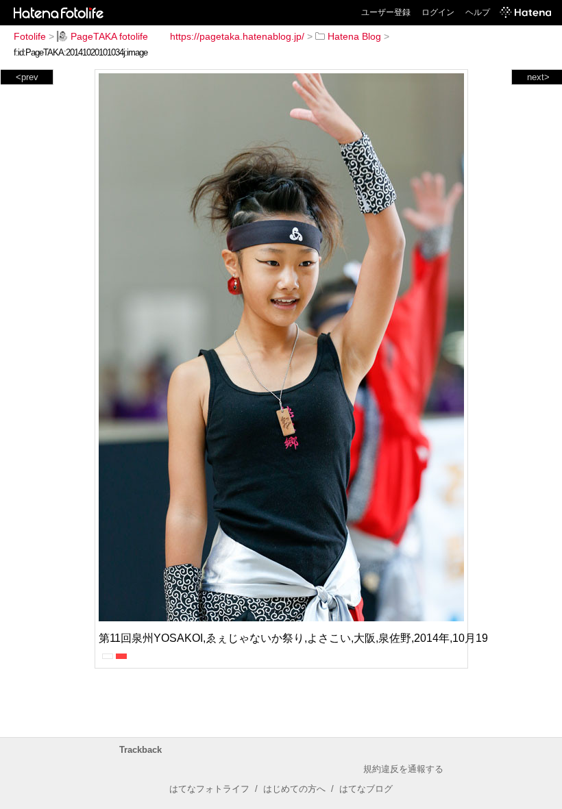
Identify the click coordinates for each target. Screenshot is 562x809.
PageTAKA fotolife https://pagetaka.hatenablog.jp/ (187, 36)
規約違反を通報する (403, 769)
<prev (27, 77)
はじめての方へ (294, 789)
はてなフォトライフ (209, 789)
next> (538, 77)
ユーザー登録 (386, 12)
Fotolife (30, 36)
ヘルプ (477, 12)
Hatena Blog (354, 36)
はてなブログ (366, 789)
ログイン (438, 12)
